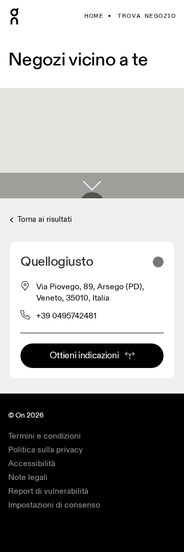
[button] (92, 185)
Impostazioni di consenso (54, 505)
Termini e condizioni (44, 436)
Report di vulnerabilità (48, 491)
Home (94, 16)
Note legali (28, 477)
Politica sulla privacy (45, 450)
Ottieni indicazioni (84, 355)
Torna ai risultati (44, 219)
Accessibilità (31, 463)
